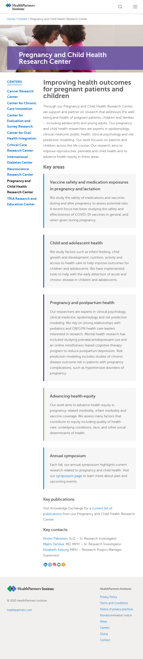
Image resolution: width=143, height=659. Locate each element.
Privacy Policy (108, 597)
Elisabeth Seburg (56, 550)
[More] (63, 564)
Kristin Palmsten (55, 538)
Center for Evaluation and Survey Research (20, 120)
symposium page (69, 476)
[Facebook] (50, 564)
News (103, 621)
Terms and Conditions (114, 603)
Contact (105, 640)
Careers (105, 627)
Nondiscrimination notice (116, 615)
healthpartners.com (19, 610)
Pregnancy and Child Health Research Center (20, 186)
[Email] (59, 564)
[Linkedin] (45, 564)
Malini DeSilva (53, 544)
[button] (120, 6)
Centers (14, 82)
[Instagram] (54, 564)
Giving (104, 633)
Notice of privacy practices (116, 609)
